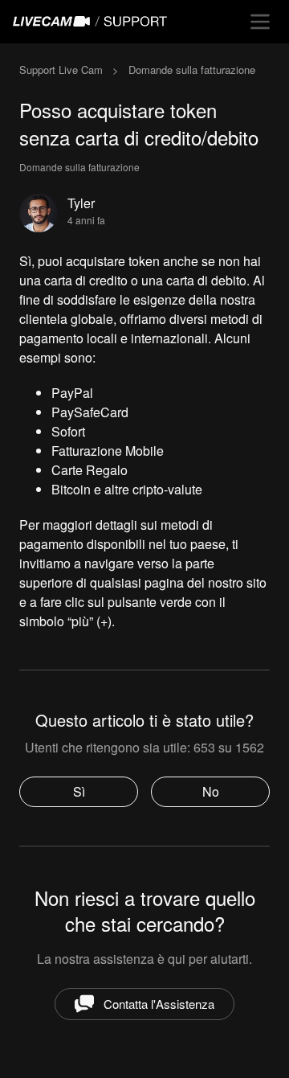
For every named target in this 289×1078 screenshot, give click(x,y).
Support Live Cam (61, 69)
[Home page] (93, 21)
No (210, 791)
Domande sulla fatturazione (191, 69)
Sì (79, 791)
